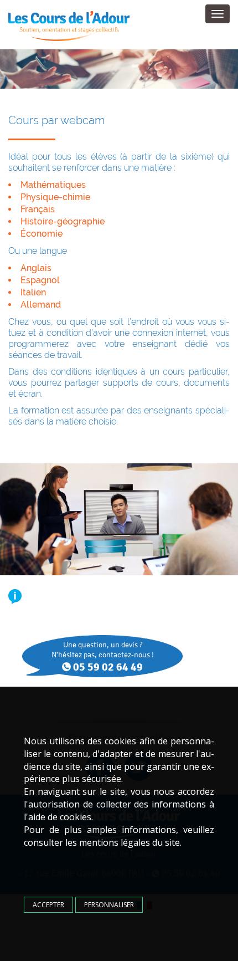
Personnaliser (109, 904)
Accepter (48, 904)
